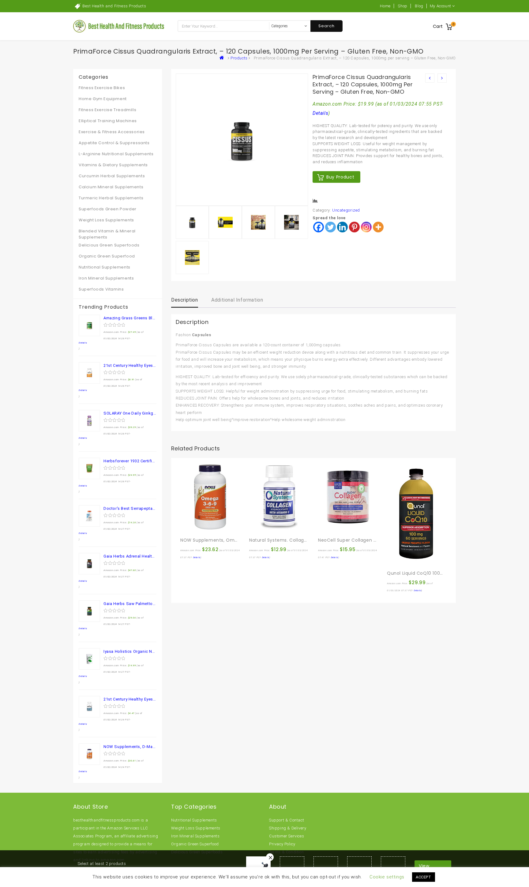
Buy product (340, 177)
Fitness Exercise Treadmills (107, 110)
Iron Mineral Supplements (106, 278)
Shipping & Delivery (287, 828)
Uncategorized (346, 210)
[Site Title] (119, 26)
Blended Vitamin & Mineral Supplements (107, 234)
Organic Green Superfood (107, 256)
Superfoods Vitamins (101, 289)
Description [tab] (184, 300)
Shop (402, 6)
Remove (270, 857)
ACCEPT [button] (423, 877)
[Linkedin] (342, 227)
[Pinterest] (354, 227)
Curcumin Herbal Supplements (112, 176)
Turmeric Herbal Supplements (111, 198)
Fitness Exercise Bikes (102, 88)
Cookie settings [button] (387, 877)
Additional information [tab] (237, 300)
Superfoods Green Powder (108, 209)
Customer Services (286, 836)
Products (239, 58)
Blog (419, 6)
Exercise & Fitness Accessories (112, 132)
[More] (378, 227)
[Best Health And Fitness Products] (223, 58)
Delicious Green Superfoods (109, 245)
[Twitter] (330, 227)
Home (385, 6)
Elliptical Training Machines (108, 121)
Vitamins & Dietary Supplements (113, 165)
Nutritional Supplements (104, 267)
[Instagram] (366, 227)
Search (326, 26)
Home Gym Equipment (103, 99)
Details (320, 113)
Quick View (198, 527)
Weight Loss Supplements (106, 220)
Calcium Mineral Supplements (111, 187)
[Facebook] (318, 227)
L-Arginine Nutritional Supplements (116, 154)
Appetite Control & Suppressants (114, 143)
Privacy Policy (282, 844)
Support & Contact (286, 820)
